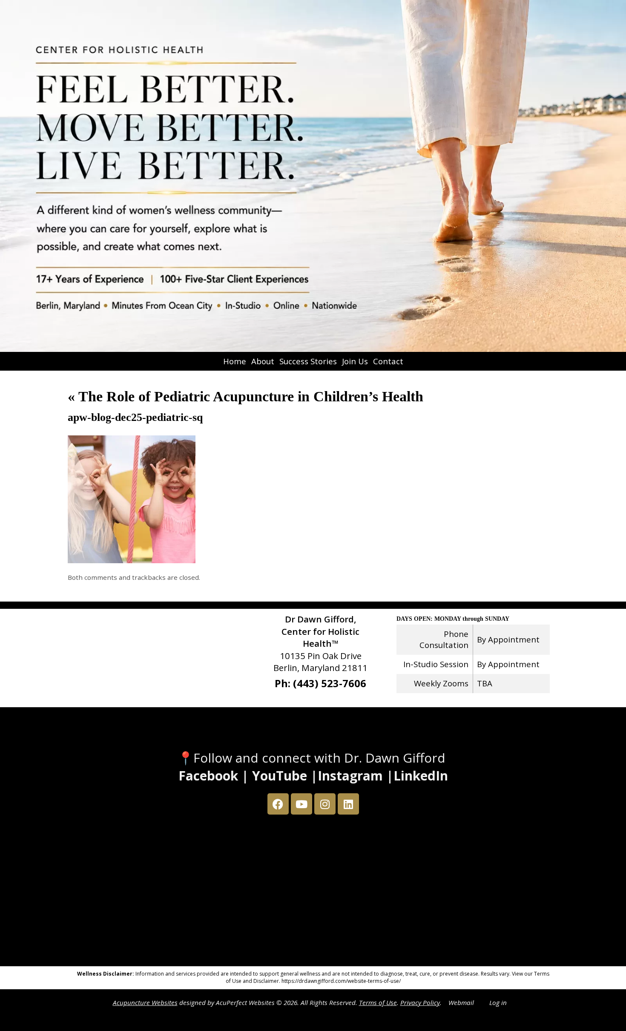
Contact (388, 361)
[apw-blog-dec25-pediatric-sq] (131, 560)
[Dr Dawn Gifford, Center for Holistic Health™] (313, 176)
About (262, 361)
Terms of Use (378, 1002)
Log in (498, 1002)
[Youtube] (301, 804)
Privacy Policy (420, 1002)
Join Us (355, 361)
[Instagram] (325, 804)
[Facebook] (278, 804)
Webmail (461, 1002)
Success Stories (308, 361)
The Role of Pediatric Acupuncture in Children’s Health (245, 396)
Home (234, 361)
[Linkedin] (348, 804)
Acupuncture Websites (145, 1002)
